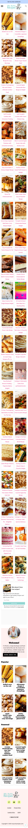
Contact (9, 808)
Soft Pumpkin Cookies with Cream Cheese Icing (20, 116)
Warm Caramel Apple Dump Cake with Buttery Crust (21, 143)
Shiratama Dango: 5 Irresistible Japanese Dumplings (21, 34)
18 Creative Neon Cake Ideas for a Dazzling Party (20, 303)
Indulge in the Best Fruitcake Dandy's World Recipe (20, 439)
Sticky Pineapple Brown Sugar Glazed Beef (20, 60)
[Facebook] (9, 802)
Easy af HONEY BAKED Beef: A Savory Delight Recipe (7, 276)
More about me (10, 655)
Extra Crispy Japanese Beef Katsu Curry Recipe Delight (7, 223)
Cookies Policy (11, 812)
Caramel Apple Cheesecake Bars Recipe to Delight (20, 87)
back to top (15, 817)
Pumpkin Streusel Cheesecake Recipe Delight (20, 223)
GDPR (19, 812)
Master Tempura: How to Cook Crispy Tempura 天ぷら (7, 356)
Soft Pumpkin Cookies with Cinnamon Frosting (7, 116)
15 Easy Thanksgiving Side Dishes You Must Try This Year (7, 412)
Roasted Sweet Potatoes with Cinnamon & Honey (7, 143)
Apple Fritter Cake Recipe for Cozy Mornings (7, 60)
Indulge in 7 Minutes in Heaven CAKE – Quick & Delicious (20, 519)
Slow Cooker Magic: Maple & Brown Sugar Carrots (21, 250)
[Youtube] (14, 802)
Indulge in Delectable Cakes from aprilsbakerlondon (21, 383)
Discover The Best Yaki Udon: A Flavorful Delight (20, 330)
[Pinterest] (19, 802)
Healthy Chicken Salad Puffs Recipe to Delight (21, 170)
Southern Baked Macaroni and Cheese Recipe (7, 439)
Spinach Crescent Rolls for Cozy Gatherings (21, 577)
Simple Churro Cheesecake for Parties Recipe (20, 276)
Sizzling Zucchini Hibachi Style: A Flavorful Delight (20, 466)
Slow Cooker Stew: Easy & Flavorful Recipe (20, 196)
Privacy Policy (17, 808)
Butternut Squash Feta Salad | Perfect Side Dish (7, 492)
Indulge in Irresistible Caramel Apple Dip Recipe (21, 492)
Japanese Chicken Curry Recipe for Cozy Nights (7, 577)
